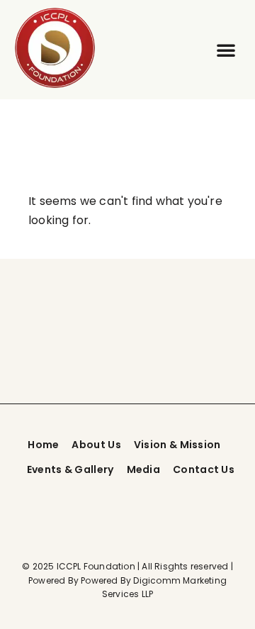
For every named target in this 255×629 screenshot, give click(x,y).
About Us (96, 445)
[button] (226, 50)
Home (43, 445)
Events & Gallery (70, 469)
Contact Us (203, 469)
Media (144, 469)
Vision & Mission (177, 445)
